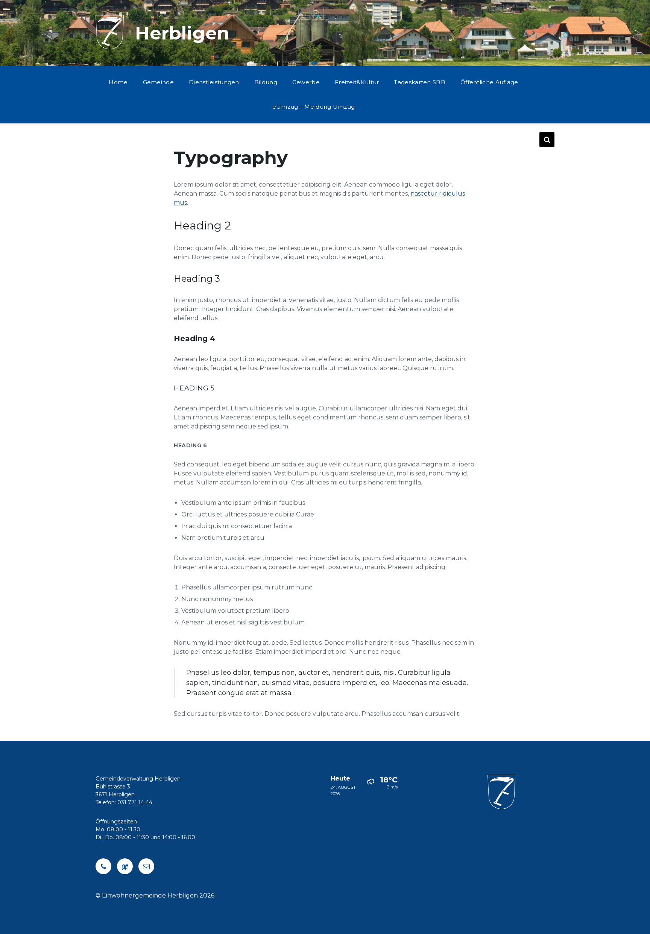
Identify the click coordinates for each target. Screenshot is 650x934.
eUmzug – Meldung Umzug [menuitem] (313, 106)
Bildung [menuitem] (265, 82)
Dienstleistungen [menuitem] (214, 82)
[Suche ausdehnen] (546, 139)
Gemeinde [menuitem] (158, 82)
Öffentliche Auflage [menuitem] (489, 82)
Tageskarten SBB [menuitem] (419, 82)
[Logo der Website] (110, 47)
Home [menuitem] (118, 82)
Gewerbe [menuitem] (306, 82)
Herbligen (182, 33)
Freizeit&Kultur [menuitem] (357, 82)
